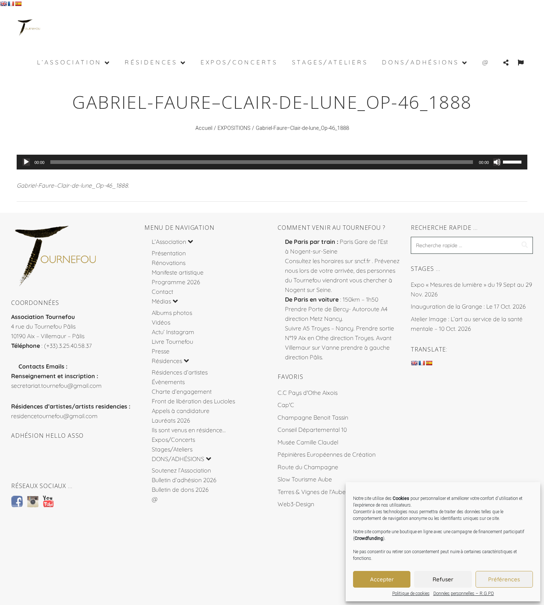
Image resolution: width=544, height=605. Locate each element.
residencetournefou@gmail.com (54, 416)
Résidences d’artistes (180, 372)
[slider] (513, 161)
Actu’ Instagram (173, 332)
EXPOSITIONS (234, 128)
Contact (162, 291)
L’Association (169, 241)
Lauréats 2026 (171, 420)
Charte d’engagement (182, 391)
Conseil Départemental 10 (312, 429)
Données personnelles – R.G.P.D (463, 593)
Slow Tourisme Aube (305, 479)
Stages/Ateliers (172, 449)
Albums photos (172, 312)
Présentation (169, 253)
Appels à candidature (180, 410)
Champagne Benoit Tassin (313, 417)
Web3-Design (296, 504)
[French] (10, 4)
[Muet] (497, 162)
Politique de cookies (411, 593)
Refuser (443, 579)
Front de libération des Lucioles (193, 401)
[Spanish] (18, 4)
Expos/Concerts (173, 439)
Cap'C (286, 405)
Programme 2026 (176, 282)
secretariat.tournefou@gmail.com (56, 385)
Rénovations (168, 262)
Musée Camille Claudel (308, 442)
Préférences (504, 579)
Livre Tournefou (172, 341)
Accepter (382, 579)
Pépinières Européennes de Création (327, 454)
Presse (160, 351)
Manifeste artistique (178, 272)
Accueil (203, 128)
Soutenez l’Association (181, 470)
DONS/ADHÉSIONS (178, 459)
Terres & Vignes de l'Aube (312, 491)
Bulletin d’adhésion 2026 (184, 480)
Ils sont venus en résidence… (189, 430)
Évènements (168, 382)
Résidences (167, 360)
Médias (161, 301)
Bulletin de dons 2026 (180, 489)
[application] (272, 162)
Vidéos (161, 322)
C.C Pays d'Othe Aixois (308, 392)
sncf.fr (362, 261)
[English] (3, 4)
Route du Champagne (308, 467)
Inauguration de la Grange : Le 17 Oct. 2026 (468, 306)
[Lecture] (26, 162)
